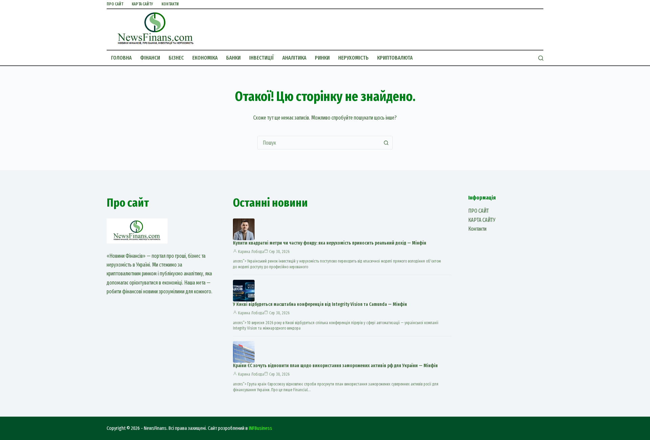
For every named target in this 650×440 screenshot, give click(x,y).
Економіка (205, 58)
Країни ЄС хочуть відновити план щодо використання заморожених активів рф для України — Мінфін (335, 366)
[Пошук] (540, 58)
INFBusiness (260, 428)
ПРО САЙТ (115, 4)
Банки (233, 58)
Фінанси (150, 58)
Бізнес (176, 58)
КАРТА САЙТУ (142, 4)
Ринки (322, 58)
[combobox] (319, 142)
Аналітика (294, 58)
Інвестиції (261, 58)
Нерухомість (353, 58)
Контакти (170, 4)
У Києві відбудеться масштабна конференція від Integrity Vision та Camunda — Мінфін (320, 304)
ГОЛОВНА (121, 58)
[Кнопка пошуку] (386, 142)
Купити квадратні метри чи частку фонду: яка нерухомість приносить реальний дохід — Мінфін (329, 243)
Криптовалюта (395, 58)
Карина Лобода (251, 251)
